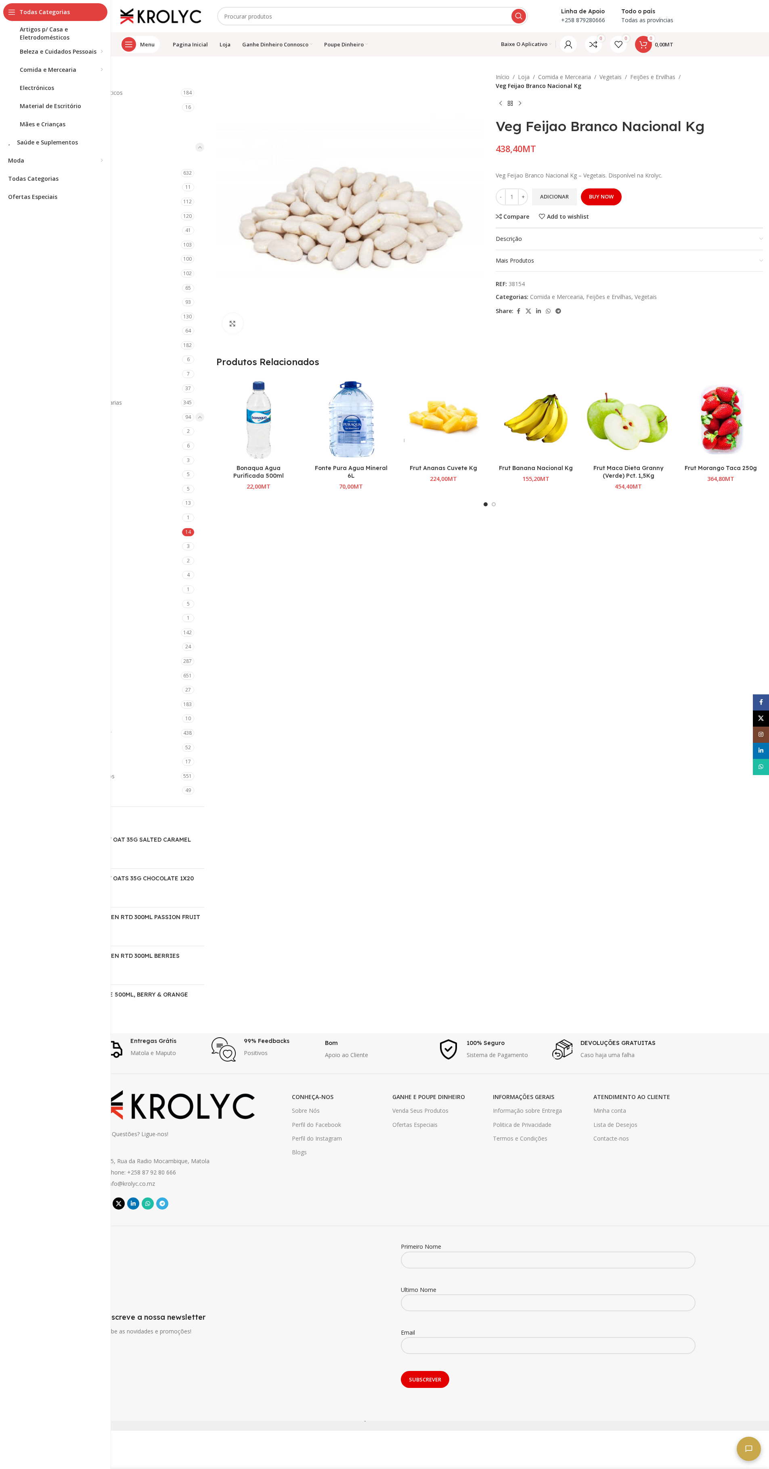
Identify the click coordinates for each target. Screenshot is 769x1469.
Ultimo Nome (418, 1289)
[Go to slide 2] (494, 504)
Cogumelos (57, 503)
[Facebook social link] (518, 311)
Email (408, 1332)
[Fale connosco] (749, 1449)
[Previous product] (500, 104)
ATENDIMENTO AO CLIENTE (631, 1097)
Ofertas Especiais (415, 1124)
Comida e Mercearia (56, 147)
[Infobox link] (150, 1049)
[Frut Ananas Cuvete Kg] (443, 418)
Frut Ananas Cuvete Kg (443, 468)
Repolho (53, 589)
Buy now (601, 196)
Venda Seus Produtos (420, 1110)
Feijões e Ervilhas (66, 532)
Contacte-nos (611, 1138)
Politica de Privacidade (522, 1124)
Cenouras (54, 489)
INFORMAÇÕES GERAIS (523, 1097)
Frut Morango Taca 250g (721, 468)
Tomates (54, 604)
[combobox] (372, 16)
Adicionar (554, 196)
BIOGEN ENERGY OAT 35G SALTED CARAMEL (127, 839)
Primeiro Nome (421, 1246)
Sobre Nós (306, 1110)
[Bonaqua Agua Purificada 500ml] (258, 418)
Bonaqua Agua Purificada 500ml (258, 472)
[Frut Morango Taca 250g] (721, 418)
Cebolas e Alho (62, 474)
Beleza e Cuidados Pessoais (67, 121)
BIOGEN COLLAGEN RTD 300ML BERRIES (121, 955)
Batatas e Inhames (67, 445)
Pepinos (52, 560)
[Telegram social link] (558, 311)
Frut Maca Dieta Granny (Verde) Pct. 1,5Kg (628, 472)
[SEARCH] (518, 16)
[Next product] (520, 104)
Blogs (299, 1152)
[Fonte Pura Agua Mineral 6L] (351, 418)
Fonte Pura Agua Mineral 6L (351, 472)
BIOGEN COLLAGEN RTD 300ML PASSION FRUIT (131, 917)
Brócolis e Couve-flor (70, 460)
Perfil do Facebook (316, 1124)
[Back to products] (510, 104)
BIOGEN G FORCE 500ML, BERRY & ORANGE (125, 994)
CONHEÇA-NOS (312, 1097)
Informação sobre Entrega (527, 1110)
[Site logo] (160, 15)
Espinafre (54, 517)
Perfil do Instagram (317, 1138)
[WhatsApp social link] (548, 311)
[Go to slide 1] (486, 504)
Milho (49, 546)
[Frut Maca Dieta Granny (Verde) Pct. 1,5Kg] (628, 418)
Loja (524, 77)
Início (502, 77)
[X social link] (528, 311)
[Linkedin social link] (538, 311)
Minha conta (609, 1110)
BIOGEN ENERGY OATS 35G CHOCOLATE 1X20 (128, 878)
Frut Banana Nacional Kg (536, 468)
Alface (50, 431)
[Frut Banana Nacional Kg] (536, 418)
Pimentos (54, 575)
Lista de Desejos (615, 1124)
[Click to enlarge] (232, 323)
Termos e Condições (520, 1138)
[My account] (568, 44)
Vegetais (610, 77)
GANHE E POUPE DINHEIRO (428, 1097)
